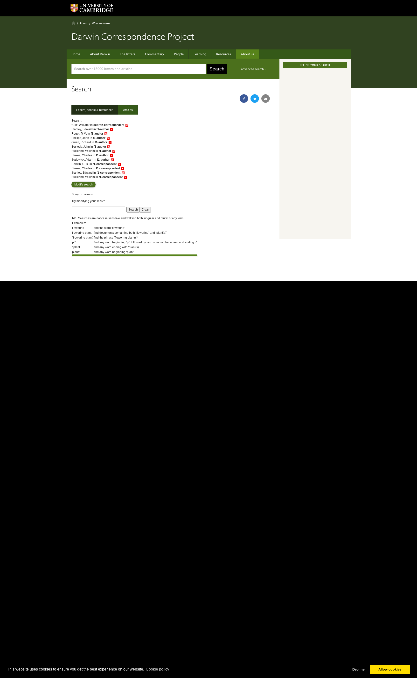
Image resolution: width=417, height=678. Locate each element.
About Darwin (100, 54)
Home (73, 23)
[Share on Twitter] (254, 98)
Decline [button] (358, 669)
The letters (127, 54)
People (179, 54)
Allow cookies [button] (390, 669)
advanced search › (253, 69)
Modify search (83, 184)
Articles (128, 110)
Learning (200, 54)
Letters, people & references (94, 110)
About (83, 23)
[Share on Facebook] (244, 98)
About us (247, 54)
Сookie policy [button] (157, 669)
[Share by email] (265, 98)
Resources (223, 54)
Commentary (154, 54)
